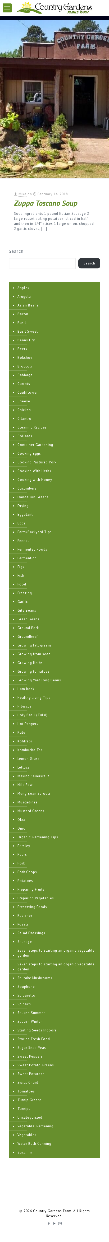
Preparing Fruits (30, 889)
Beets (22, 349)
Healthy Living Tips (34, 697)
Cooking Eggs (29, 453)
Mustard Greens (30, 811)
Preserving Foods (32, 907)
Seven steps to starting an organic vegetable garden (56, 953)
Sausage (24, 941)
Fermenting (27, 558)
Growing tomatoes (33, 671)
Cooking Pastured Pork (37, 462)
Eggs (21, 523)
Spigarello (26, 995)
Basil (21, 322)
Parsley (23, 846)
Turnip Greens (29, 1100)
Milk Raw (25, 785)
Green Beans (28, 619)
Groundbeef (27, 636)
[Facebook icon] (49, 1223)
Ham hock (25, 689)
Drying (23, 506)
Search (16, 251)
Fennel (23, 540)
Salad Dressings (31, 933)
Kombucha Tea (30, 750)
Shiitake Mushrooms (34, 978)
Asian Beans (28, 305)
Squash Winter (29, 1021)
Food (21, 584)
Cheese (23, 401)
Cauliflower (27, 392)
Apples (23, 288)
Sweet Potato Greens (35, 1065)
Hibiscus (24, 706)
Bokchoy (24, 357)
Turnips (23, 1108)
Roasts (23, 924)
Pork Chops (27, 872)
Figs (20, 567)
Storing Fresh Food (33, 1039)
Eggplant (25, 514)
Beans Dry (26, 340)
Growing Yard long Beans (39, 680)
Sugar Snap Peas (31, 1047)
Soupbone (26, 986)
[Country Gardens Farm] (54, 8)
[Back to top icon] (98, 1231)
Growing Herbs (30, 662)
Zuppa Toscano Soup (46, 203)
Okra (21, 819)
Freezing (24, 593)
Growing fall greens (34, 645)
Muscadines (27, 802)
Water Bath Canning (34, 1143)
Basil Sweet (27, 331)
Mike (22, 194)
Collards (24, 436)
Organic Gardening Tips (37, 837)
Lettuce (23, 767)
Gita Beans (26, 610)
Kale (21, 732)
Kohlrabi (24, 741)
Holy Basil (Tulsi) (32, 715)
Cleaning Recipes (32, 427)
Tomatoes (26, 1091)
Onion (22, 828)
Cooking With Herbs (34, 471)
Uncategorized (29, 1117)
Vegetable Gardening (35, 1126)
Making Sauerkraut (33, 776)
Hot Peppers (27, 724)
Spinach (24, 1004)
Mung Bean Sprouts (34, 793)
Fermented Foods (32, 549)
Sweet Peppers (30, 1056)
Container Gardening (35, 445)
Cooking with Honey (34, 479)
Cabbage (25, 375)
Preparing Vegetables (35, 898)
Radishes (25, 915)
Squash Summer (31, 1013)
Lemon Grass (28, 758)
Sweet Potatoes (31, 1074)
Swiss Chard (27, 1082)
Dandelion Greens (33, 497)
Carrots (23, 384)
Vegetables (27, 1135)
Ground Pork (28, 628)
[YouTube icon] (55, 1223)
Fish (20, 575)
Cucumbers (27, 488)
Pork (21, 863)
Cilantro (24, 418)
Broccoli (24, 366)
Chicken (24, 410)
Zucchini (24, 1152)
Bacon (22, 314)
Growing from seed (34, 654)
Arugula (24, 296)
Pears (22, 854)
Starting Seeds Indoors (37, 1030)
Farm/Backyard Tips (34, 532)
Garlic (22, 601)
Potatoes (25, 880)
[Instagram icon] (60, 1223)
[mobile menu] (7, 7)
